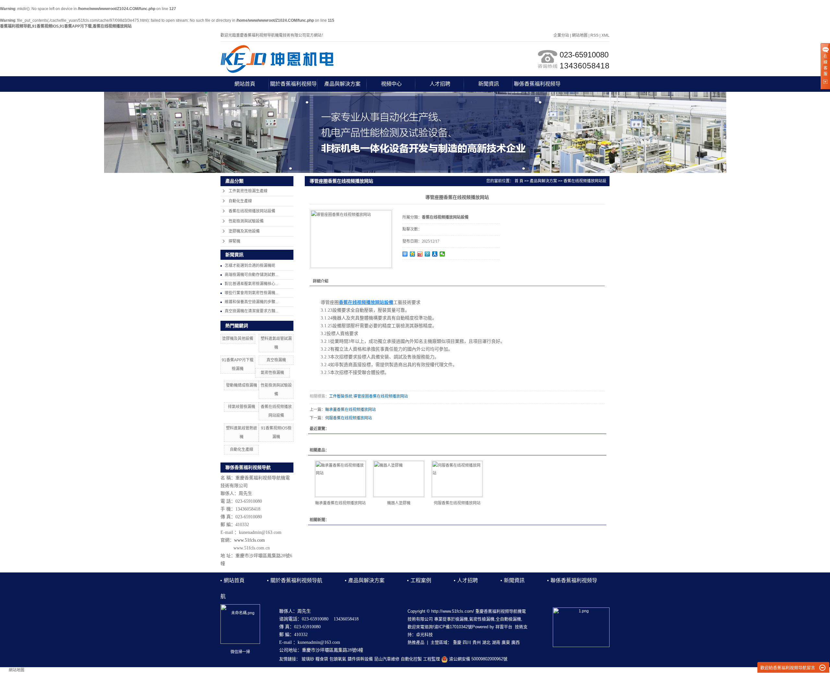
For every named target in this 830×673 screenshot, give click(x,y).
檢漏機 (461, 619)
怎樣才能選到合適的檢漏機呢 (250, 265)
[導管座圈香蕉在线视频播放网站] (351, 239)
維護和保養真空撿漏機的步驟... (251, 302)
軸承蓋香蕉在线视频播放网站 (350, 409)
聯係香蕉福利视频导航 (537, 86)
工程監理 (431, 658)
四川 (467, 642)
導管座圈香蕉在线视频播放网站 (380, 396)
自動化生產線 (240, 201)
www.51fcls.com (249, 540)
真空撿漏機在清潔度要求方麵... (251, 311)
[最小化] (822, 668)
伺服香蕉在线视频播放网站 (348, 418)
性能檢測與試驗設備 (246, 221)
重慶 (457, 642)
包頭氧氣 (337, 658)
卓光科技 (424, 634)
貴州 (476, 642)
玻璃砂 (308, 658)
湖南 (496, 642)
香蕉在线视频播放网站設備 (252, 211)
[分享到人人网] (435, 254)
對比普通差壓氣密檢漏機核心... (251, 284)
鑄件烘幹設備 (360, 658)
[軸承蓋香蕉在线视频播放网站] (340, 479)
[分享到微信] (442, 254)
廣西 (515, 642)
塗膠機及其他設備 (244, 231)
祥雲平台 (503, 626)
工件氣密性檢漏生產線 (248, 191)
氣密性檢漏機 (272, 372)
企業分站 (561, 35)
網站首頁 (244, 84)
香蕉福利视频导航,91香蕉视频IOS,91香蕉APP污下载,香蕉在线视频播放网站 (66, 26)
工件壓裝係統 (340, 396)
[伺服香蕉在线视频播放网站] (457, 479)
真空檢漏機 (276, 360)
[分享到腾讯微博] (427, 254)
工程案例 (420, 580)
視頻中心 (391, 84)
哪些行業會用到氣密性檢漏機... (251, 293)
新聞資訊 (488, 84)
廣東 (506, 642)
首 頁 (519, 181)
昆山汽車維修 (386, 658)
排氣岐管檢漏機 (241, 406)
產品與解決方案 (342, 84)
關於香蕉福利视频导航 (293, 86)
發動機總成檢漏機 (241, 385)
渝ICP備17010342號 (453, 626)
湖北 (486, 642)
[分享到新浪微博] (420, 254)
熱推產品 (416, 642)
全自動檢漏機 (508, 619)
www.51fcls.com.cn (251, 548)
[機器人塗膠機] (399, 479)
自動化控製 (411, 658)
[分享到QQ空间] (412, 254)
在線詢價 (420, 268)
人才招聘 (440, 84)
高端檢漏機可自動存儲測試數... (251, 274)
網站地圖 (579, 35)
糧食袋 (321, 658)
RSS (594, 35)
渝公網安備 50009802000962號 (477, 658)
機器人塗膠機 (398, 503)
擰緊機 (234, 241)
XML (605, 35)
